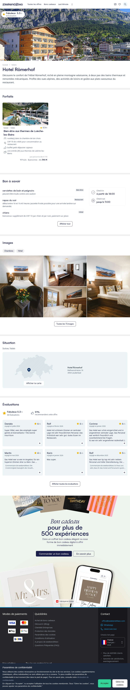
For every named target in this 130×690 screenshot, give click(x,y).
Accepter (105, 683)
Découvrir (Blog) (42, 624)
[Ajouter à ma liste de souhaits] (45, 105)
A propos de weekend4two (46, 641)
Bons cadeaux (50, 4)
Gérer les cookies (120, 683)
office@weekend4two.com (113, 621)
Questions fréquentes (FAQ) (47, 645)
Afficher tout (65, 224)
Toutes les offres (34, 4)
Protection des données (45, 631)
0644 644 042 (110, 629)
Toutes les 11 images (65, 324)
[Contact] (115, 4)
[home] (13, 4)
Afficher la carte (33, 383)
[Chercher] (125, 4)
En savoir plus (83, 553)
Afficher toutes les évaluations (65, 484)
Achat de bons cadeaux (45, 620)
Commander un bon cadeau (54, 553)
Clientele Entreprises (44, 627)
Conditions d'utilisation (45, 638)
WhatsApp (108, 625)
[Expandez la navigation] (73, 4)
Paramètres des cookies (45, 634)
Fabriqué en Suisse (67, 601)
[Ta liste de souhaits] (119, 4)
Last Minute (63, 4)
